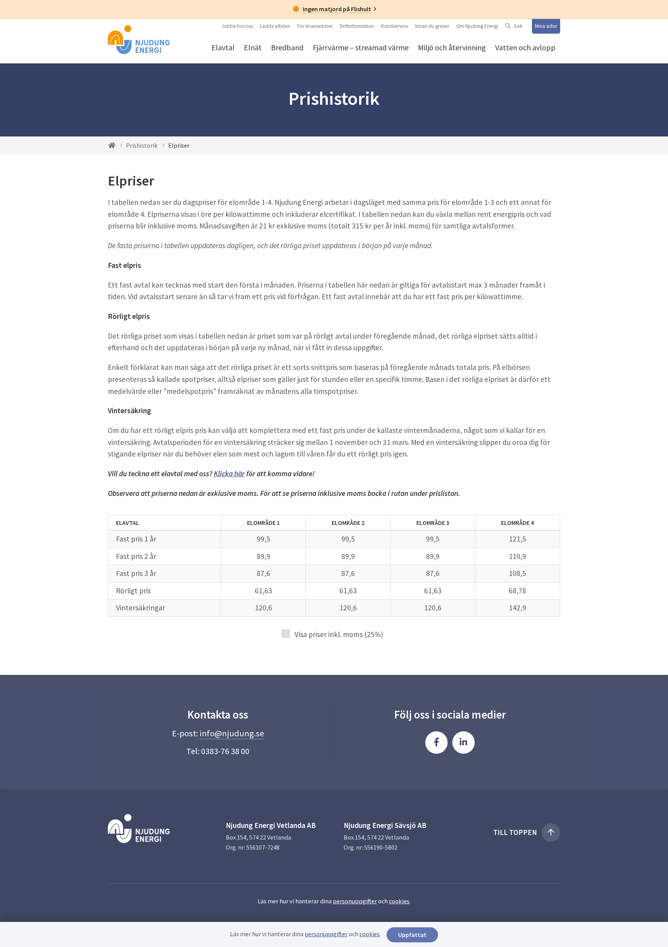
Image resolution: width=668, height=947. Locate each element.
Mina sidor (546, 26)
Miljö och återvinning (452, 47)
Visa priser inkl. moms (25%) (336, 634)
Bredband (287, 47)
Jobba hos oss (237, 26)
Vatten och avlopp (525, 47)
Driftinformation (357, 26)
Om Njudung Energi (477, 26)
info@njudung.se (231, 733)
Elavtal (223, 47)
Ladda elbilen (275, 26)
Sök (518, 26)
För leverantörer (315, 26)
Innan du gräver (432, 26)
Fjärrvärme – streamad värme (361, 47)
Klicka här (229, 473)
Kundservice (394, 26)
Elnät (253, 47)
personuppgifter (355, 901)
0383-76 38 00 (225, 751)
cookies (399, 901)
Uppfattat (412, 934)
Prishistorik (142, 145)
